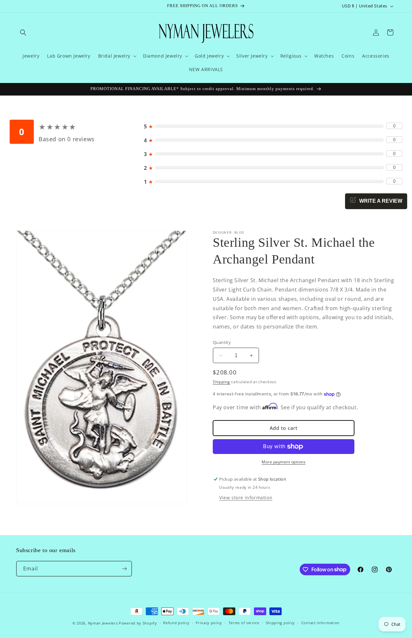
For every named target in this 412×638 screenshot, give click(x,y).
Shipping (221, 381)
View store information (245, 498)
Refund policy (176, 622)
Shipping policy (280, 622)
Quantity (222, 342)
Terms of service (244, 622)
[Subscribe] (124, 569)
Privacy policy (209, 622)
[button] (23, 32)
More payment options (283, 462)
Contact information (320, 622)
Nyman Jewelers (103, 623)
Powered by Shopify (138, 623)
